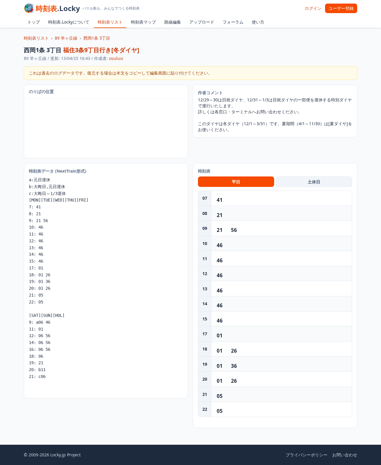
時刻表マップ (143, 22)
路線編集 (172, 22)
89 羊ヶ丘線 (66, 38)
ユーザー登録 (341, 8)
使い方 (258, 22)
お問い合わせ (344, 455)
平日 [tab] (236, 182)
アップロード (201, 22)
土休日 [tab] (314, 182)
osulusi (116, 58)
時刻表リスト (110, 22)
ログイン (313, 8)
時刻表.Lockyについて (68, 22)
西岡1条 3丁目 (96, 38)
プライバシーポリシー (306, 455)
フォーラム (233, 22)
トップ (33, 22)
